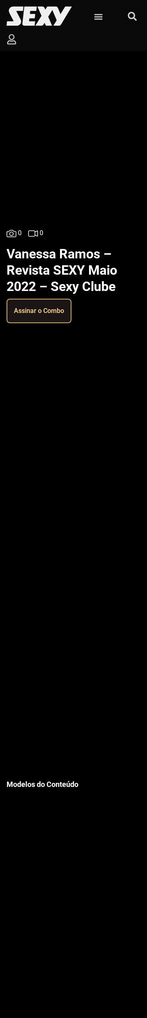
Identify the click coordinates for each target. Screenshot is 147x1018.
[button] (98, 16)
